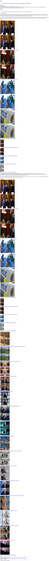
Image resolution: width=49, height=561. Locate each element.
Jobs (6, 558)
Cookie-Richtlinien (23, 558)
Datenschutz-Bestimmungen (17, 558)
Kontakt (5, 558)
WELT (1, 4)
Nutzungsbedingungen (10, 558)
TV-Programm (2, 558)
